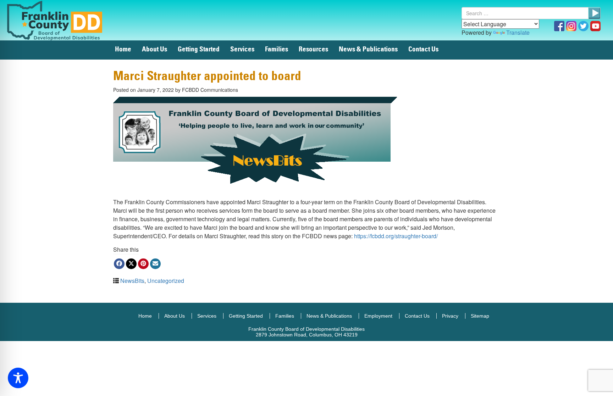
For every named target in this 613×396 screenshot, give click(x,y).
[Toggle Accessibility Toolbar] (18, 378)
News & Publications (368, 49)
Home (123, 49)
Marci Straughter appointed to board (207, 76)
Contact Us (423, 49)
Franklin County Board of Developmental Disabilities (62, 20)
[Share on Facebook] (119, 263)
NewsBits (132, 281)
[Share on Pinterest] (143, 263)
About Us (154, 49)
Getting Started (199, 49)
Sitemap (480, 316)
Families (276, 49)
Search (594, 13)
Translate (518, 32)
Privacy (450, 316)
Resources (313, 49)
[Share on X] (131, 263)
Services (242, 49)
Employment (378, 316)
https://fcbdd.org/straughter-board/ (396, 236)
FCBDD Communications (210, 89)
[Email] (155, 263)
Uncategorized (165, 281)
